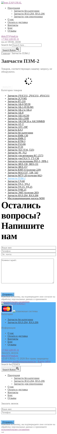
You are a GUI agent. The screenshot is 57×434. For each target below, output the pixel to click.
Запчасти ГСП (15, 147)
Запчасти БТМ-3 (16, 141)
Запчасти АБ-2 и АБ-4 (20, 110)
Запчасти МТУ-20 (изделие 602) (25, 175)
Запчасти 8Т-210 (16, 101)
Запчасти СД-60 (16, 181)
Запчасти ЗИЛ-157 (18, 167)
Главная (5, 53)
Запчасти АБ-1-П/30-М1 (21, 107)
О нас (11, 19)
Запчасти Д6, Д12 (17, 152)
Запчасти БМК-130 (18, 135)
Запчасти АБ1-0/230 (18, 115)
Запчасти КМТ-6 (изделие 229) (24, 169)
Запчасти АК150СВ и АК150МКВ (26, 121)
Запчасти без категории (26, 11)
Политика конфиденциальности (18, 361)
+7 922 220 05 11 (10, 39)
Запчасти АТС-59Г (18, 127)
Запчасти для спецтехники (28, 16)
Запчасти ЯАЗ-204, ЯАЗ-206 (29, 13)
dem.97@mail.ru (9, 36)
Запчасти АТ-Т (16, 124)
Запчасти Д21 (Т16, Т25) (21, 149)
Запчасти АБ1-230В (18, 118)
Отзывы (12, 30)
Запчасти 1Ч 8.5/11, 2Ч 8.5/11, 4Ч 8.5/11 (29, 95)
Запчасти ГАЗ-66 (17, 144)
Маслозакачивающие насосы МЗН (26, 198)
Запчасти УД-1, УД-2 (19, 184)
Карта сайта (44, 361)
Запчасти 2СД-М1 (17, 98)
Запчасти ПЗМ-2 (16, 178)
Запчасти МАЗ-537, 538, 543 (23, 172)
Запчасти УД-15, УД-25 (20, 187)
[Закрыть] (2, 432)
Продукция (14, 8)
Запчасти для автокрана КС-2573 (25, 155)
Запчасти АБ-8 (15, 112)
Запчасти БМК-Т (17, 138)
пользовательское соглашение (15, 302)
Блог (10, 28)
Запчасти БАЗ (15, 130)
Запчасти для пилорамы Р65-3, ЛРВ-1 (28, 161)
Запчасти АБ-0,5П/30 (19, 104)
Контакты (13, 25)
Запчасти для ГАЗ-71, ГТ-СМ (23, 158)
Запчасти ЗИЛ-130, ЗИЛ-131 (23, 164)
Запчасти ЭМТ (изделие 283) (23, 192)
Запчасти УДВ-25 (17, 189)
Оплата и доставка (18, 22)
